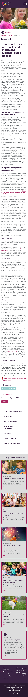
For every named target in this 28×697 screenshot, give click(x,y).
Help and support (21, 668)
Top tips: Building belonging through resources (13, 581)
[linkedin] (17, 693)
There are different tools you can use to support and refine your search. (13, 192)
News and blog (7, 676)
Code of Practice (20, 676)
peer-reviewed (12, 351)
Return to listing (7, 394)
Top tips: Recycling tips (12, 640)
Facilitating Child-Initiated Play (13, 479)
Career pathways (7, 674)
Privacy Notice (20, 670)
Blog (4, 487)
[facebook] (14, 693)
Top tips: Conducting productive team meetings (13, 513)
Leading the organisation (8, 388)
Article (4, 555)
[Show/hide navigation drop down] (25, 3)
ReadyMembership (14, 690)
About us (5, 678)
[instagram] (10, 693)
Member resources (8, 672)
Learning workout (6, 35)
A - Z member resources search (12, 10)
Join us (5, 401)
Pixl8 (21, 687)
